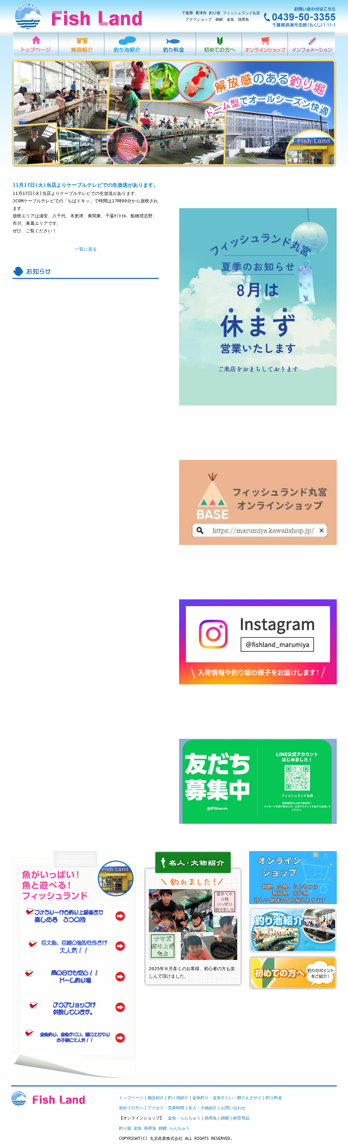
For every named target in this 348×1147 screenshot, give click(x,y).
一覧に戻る (86, 249)
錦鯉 (225, 1118)
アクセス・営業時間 (165, 1108)
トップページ (131, 1097)
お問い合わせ (233, 1108)
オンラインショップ (266, 44)
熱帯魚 (211, 1118)
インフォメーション (312, 44)
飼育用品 (241, 1118)
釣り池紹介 (128, 44)
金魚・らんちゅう (184, 1118)
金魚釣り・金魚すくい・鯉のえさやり (227, 1097)
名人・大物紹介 (202, 1108)
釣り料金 (174, 44)
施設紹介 (82, 44)
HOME (36, 44)
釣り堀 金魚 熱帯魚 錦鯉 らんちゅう (154, 1128)
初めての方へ (220, 44)
